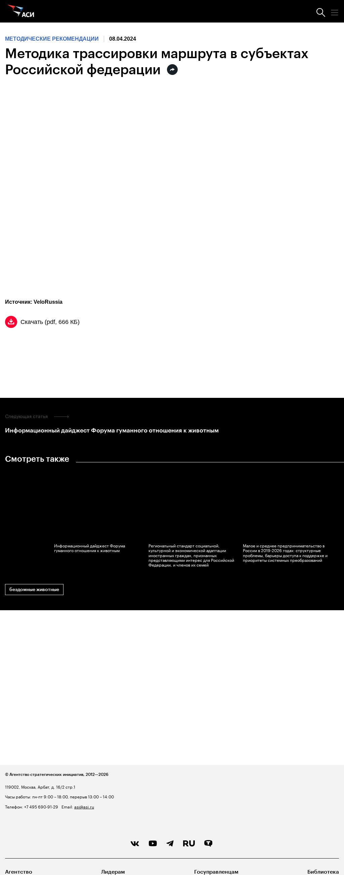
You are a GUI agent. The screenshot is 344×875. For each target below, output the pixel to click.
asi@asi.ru (84, 806)
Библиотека (323, 872)
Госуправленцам (216, 872)
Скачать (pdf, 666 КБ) (50, 322)
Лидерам (113, 872)
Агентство (18, 872)
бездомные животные (34, 589)
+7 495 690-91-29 (40, 806)
